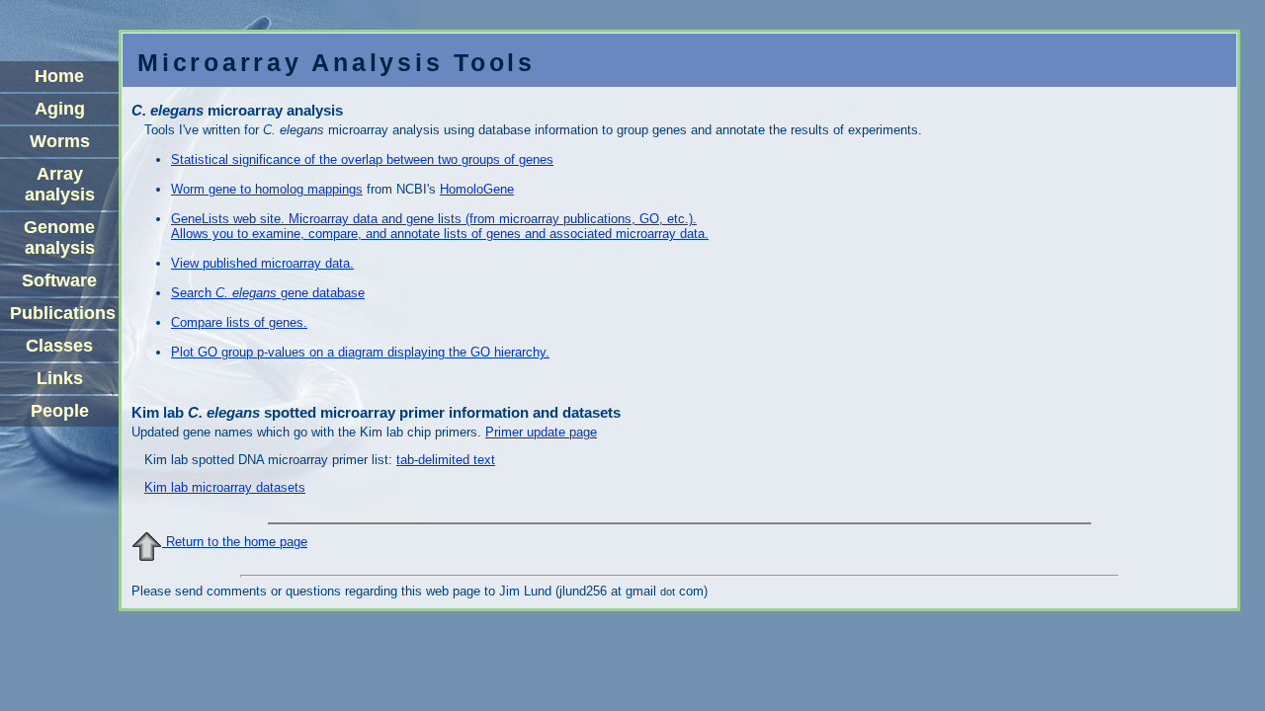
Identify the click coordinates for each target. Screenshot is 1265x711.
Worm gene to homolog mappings (267, 189)
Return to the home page (234, 541)
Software (59, 280)
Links (60, 378)
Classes (59, 346)
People (60, 411)
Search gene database (268, 292)
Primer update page (541, 432)
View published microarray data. (262, 263)
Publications (63, 313)
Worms (60, 141)
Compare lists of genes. (239, 322)
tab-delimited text (445, 459)
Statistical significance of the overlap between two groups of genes (362, 159)
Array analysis (60, 184)
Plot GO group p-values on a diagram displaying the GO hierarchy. (360, 352)
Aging (60, 108)
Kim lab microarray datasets (224, 487)
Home (59, 76)
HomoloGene (477, 189)
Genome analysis (59, 237)
